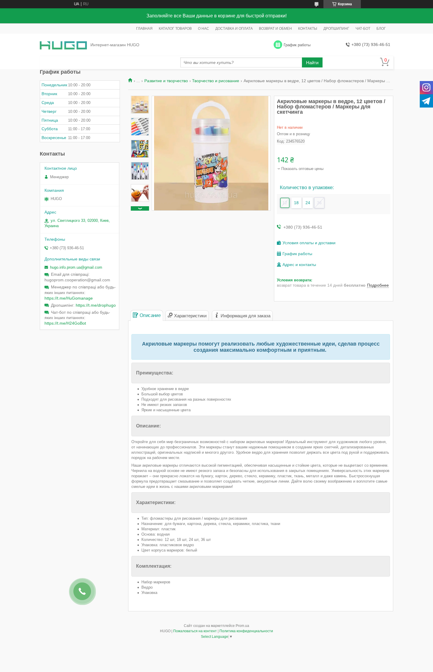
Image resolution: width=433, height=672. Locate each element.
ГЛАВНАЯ (144, 29)
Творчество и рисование (215, 80)
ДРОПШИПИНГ (336, 29)
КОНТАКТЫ (307, 29)
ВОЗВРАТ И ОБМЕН (275, 29)
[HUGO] (63, 45)
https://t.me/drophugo (96, 305)
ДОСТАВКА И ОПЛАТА (234, 29)
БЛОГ (381, 29)
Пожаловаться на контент (195, 631)
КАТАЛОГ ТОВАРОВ (175, 29)
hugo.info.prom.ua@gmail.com (76, 267)
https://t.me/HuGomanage (68, 298)
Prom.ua (242, 626)
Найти (312, 62)
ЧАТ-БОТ (363, 29)
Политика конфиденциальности (246, 631)
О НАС (203, 29)
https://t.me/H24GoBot (65, 323)
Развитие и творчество (166, 80)
